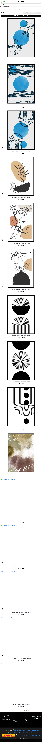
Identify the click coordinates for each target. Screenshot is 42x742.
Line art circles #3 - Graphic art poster (21, 427)
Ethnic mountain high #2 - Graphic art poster (21, 658)
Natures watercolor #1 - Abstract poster (21, 473)
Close (39, 740)
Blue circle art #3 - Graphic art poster (21, 151)
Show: (37, 12)
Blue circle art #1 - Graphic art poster (21, 58)
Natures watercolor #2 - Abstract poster (21, 520)
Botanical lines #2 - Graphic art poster (21, 243)
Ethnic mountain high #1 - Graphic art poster (21, 612)
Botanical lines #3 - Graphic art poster (21, 289)
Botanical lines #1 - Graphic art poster (21, 197)
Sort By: (24, 12)
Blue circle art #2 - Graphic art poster (21, 105)
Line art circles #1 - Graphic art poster (21, 335)
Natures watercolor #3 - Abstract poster (21, 566)
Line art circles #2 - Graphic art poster (21, 381)
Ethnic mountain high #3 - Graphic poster (21, 704)
